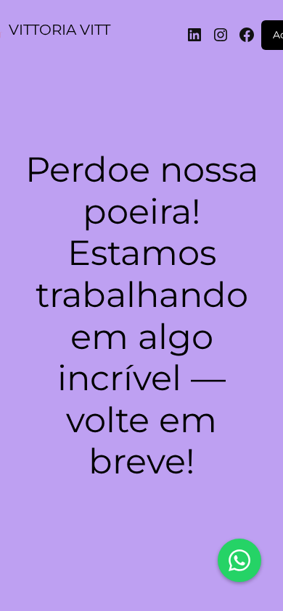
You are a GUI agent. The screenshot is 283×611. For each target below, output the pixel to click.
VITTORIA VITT (59, 29)
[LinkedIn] (194, 34)
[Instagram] (220, 34)
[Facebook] (246, 34)
